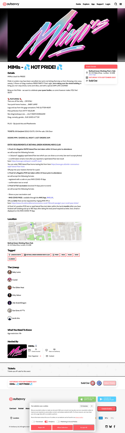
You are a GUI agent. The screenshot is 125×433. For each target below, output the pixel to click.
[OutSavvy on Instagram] (106, 426)
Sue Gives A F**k (18, 310)
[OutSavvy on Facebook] (114, 426)
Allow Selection (62, 427)
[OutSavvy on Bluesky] (110, 426)
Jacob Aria (16, 318)
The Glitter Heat (18, 287)
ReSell (20, 408)
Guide (78, 4)
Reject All (41, 427)
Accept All (83, 427)
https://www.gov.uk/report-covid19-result (27, 161)
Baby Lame (16, 272)
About (28, 408)
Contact (12, 408)
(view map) (92, 75)
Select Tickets (109, 383)
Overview (85, 406)
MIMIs (31, 346)
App (93, 4)
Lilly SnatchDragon (19, 303)
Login (108, 4)
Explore (86, 4)
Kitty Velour (16, 295)
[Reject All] (92, 406)
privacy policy (79, 417)
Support (100, 4)
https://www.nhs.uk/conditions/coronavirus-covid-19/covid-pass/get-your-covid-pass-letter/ (45, 203)
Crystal (14, 280)
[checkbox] (37, 422)
